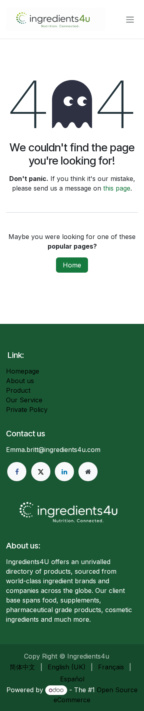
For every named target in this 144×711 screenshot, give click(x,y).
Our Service (24, 400)
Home (72, 265)
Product (18, 390)
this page (116, 188)
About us (20, 381)
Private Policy (27, 410)
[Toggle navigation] (130, 19)
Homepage (22, 371)
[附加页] (88, 471)
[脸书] (16, 471)
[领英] (64, 471)
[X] (40, 471)
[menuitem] (22, 667)
